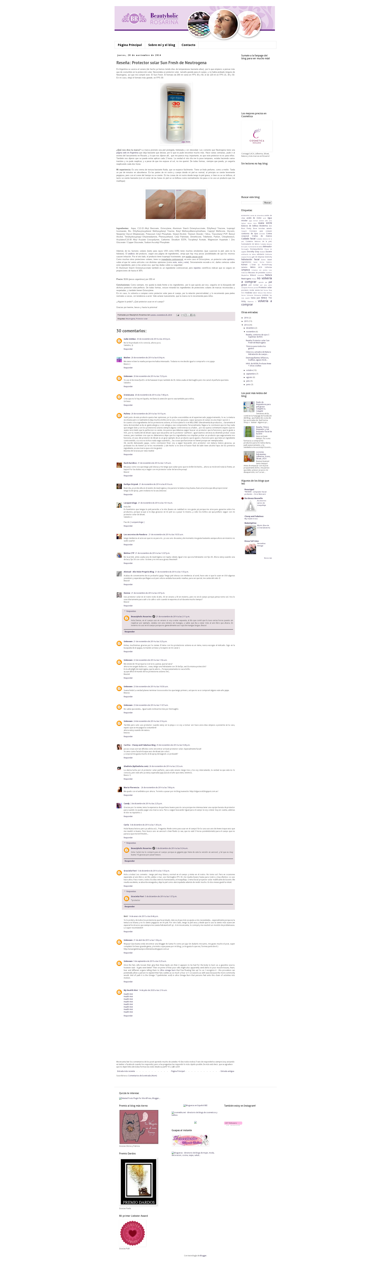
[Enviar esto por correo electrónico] (182, 315)
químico (230, 259)
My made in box (251, 519)
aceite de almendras (257, 215)
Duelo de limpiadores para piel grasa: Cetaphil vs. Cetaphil (263, 406)
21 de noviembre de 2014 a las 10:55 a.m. (166, 534)
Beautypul (249, 489)
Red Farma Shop (266, 290)
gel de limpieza (258, 257)
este (175, 262)
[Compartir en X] (188, 315)
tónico (264, 298)
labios (252, 267)
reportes (197, 268)
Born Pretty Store (249, 228)
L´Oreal (253, 265)
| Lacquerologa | (137, 522)
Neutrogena (130, 319)
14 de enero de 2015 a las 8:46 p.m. (143, 916)
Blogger (203, 1256)
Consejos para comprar (260, 231)
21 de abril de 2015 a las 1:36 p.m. (147, 940)
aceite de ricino (254, 218)
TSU (270, 298)
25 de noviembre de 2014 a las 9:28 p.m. (173, 745)
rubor (255, 293)
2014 (246, 325)
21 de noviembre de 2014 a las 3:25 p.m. (150, 641)
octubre (249, 370)
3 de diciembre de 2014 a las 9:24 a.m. (172, 848)
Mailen (127, 358)
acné (264, 218)
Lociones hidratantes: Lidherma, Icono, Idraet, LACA (263, 455)
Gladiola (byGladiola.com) (136, 766)
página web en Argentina (127, 153)
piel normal (254, 285)
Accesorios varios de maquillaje (261, 503)
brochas (262, 228)
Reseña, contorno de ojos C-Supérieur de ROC (258, 336)
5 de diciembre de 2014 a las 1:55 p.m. (154, 871)
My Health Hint (131, 990)
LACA (260, 267)
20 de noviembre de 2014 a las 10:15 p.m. (148, 414)
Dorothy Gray (253, 252)
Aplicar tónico (246, 223)
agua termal (253, 221)
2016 (246, 318)
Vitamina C (252, 301)
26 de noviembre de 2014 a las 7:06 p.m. (158, 787)
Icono (263, 260)
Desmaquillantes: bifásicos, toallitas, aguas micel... (257, 359)
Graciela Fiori (130, 871)
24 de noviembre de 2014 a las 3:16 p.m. (150, 721)
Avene (261, 223)
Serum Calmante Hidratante (251, 295)
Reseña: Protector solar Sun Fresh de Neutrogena (257, 341)
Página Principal (130, 45)
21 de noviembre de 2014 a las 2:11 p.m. (173, 617)
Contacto (188, 45)
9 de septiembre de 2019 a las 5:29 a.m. (149, 961)
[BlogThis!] (185, 315)
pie (266, 282)
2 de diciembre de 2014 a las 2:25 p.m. (146, 804)
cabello (269, 228)
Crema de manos (262, 236)
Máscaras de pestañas (256, 273)
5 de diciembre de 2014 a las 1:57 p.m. (161, 896)
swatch (247, 298)
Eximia (249, 257)
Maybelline (245, 275)
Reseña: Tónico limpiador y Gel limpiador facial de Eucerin (264, 430)
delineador (267, 247)
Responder (128, 349)
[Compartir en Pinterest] (194, 315)
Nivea (254, 279)
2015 (246, 321)
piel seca (263, 285)
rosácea (248, 293)
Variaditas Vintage (261, 544)
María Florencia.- (132, 787)
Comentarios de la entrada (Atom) (142, 1076)
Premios (250, 287)
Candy (127, 804)
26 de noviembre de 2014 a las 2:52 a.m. (166, 766)
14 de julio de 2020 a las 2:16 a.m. (153, 990)
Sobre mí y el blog (161, 45)
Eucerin (269, 252)
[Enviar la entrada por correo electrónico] (178, 315)
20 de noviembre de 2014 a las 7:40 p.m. (152, 395)
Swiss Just (255, 298)
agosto (249, 377)
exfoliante (260, 254)
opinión (261, 282)
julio (248, 381)
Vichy (243, 301)
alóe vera (268, 221)
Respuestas (131, 611)
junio (248, 384)
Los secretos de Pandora (136, 534)
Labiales (244, 267)
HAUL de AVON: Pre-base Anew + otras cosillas (258, 365)
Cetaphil (244, 231)
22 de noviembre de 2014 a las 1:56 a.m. (150, 660)
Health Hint (128, 994)
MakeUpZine (250, 523)
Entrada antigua (227, 1071)
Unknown (128, 376)
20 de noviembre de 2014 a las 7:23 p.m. (150, 376)
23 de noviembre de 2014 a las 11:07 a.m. (150, 705)
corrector (262, 234)
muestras (261, 275)
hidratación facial (250, 259)
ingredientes (246, 262)
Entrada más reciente (126, 1071)
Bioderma (263, 226)
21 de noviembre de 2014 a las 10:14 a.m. (155, 503)
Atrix (255, 223)
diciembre (250, 328)
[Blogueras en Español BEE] (195, 1105)
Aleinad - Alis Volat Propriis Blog (139, 572)
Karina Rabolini (266, 262)
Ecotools (262, 252)
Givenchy (268, 257)
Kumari (244, 265)
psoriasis (244, 290)
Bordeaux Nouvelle (254, 498)
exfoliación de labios (248, 254)
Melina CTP (129, 553)
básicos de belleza (249, 226)
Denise (127, 593)
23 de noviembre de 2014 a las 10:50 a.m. (150, 687)
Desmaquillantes (256, 249)
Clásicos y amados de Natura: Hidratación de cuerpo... (258, 353)
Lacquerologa (130, 503)
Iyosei (256, 262)
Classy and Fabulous (254, 516)
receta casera (254, 290)
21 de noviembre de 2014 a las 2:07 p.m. (148, 593)
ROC (242, 293)
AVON (269, 223)
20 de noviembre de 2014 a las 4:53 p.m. (153, 339)
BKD (270, 226)
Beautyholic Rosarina (141, 617)
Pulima (127, 414)
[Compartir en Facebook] (191, 315)
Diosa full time (252, 541)
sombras (265, 295)
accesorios (245, 215)
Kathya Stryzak (131, 484)
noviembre (251, 332)
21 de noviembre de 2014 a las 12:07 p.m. (152, 553)
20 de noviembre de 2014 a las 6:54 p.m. (148, 358)
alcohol (261, 221)
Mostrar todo (268, 558)
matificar (269, 272)
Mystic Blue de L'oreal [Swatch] (263, 526)
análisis (131, 254)
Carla (126, 825)
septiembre (251, 374)
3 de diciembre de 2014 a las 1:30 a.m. (146, 825)
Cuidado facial (248, 238)
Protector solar (142, 319)
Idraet (269, 260)
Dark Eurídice (130, 463)
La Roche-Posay (265, 265)
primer (256, 287)
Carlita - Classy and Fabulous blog (139, 745)
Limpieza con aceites (259, 270)
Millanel (253, 275)
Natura (268, 275)
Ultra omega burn (168, 970)
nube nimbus (130, 339)
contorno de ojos (249, 234)
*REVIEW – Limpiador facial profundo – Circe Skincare (256, 493)
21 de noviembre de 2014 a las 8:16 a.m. (156, 484)
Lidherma (268, 267)
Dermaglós (245, 249)
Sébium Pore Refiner (265, 293)
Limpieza (245, 270)
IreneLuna (129, 395)
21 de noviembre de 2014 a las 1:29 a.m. (154, 463)
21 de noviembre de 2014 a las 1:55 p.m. (172, 572)
